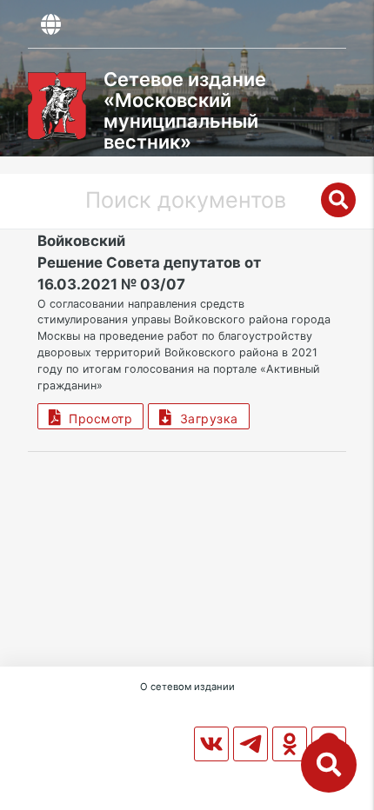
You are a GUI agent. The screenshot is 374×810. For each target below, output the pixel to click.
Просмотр (96, 418)
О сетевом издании (187, 687)
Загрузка (205, 418)
